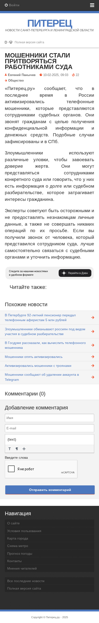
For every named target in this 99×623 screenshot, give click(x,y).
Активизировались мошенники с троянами (38, 366)
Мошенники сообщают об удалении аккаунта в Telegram (42, 377)
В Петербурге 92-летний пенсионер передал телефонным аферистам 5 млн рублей (40, 317)
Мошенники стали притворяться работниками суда (39, 61)
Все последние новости (25, 581)
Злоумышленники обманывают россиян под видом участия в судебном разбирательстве (45, 331)
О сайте (13, 523)
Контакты (14, 561)
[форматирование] (9, 448)
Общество (16, 80)
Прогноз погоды (19, 553)
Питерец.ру (53, 617)
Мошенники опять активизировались (33, 357)
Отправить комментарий (50, 490)
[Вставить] (24, 448)
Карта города (17, 538)
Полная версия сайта (29, 42)
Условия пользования (24, 531)
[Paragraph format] (16, 448)
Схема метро (17, 546)
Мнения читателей (22, 568)
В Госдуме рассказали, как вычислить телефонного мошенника (45, 345)
